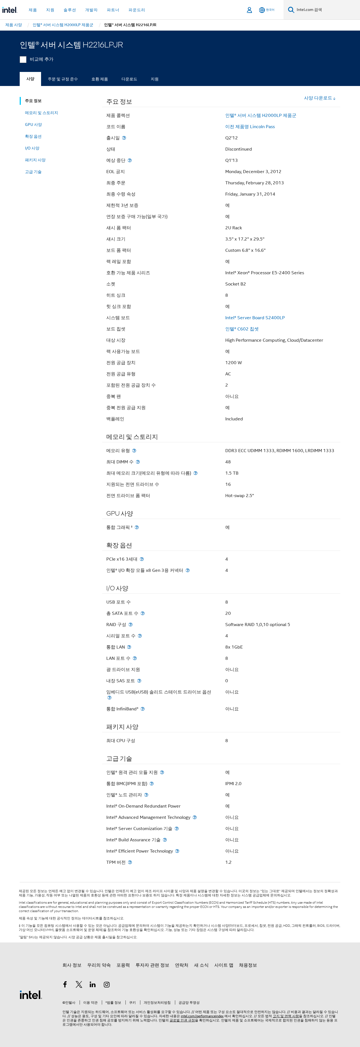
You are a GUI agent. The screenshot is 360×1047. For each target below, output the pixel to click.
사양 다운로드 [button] (318, 98)
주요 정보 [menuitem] (33, 100)
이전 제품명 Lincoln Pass (250, 127)
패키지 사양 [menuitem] (35, 159)
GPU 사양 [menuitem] (33, 124)
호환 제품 (99, 78)
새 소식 (201, 965)
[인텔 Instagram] (107, 985)
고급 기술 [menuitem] (33, 171)
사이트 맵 (223, 965)
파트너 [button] (113, 9)
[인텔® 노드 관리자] (146, 794)
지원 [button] (50, 9)
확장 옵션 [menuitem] (33, 136)
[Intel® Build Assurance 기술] (165, 839)
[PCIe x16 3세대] (142, 559)
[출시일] (124, 137)
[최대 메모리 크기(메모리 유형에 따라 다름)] (195, 473)
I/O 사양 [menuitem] (32, 148)
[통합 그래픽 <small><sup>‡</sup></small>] (137, 527)
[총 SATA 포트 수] (143, 613)
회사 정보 (72, 965)
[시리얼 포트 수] (140, 635)
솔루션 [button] (70, 9)
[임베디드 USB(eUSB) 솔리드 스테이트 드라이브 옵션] (109, 697)
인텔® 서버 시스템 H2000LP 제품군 (260, 115)
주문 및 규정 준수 (63, 78)
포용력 (123, 965)
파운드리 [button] (137, 9)
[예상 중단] (130, 160)
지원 (155, 78)
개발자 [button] (91, 9)
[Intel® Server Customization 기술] (177, 828)
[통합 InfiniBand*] (143, 708)
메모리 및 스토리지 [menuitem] (41, 112)
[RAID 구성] (130, 624)
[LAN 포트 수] (135, 658)
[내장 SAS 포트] (139, 680)
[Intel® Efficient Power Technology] (177, 851)
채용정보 (248, 965)
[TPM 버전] (130, 862)
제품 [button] (33, 9)
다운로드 (129, 78)
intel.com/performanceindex (202, 1016)
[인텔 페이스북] (65, 985)
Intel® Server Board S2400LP (255, 318)
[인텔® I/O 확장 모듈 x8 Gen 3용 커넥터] (187, 570)
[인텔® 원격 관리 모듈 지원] (162, 772)
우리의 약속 (99, 965)
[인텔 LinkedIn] (93, 985)
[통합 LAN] (129, 647)
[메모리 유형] (134, 450)
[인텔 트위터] (79, 985)
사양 (30, 78)
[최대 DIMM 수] (138, 461)
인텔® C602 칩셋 (242, 329)
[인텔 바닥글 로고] (31, 994)
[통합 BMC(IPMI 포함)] (151, 783)
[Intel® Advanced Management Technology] (195, 817)
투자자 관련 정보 (152, 965)
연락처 (181, 965)
